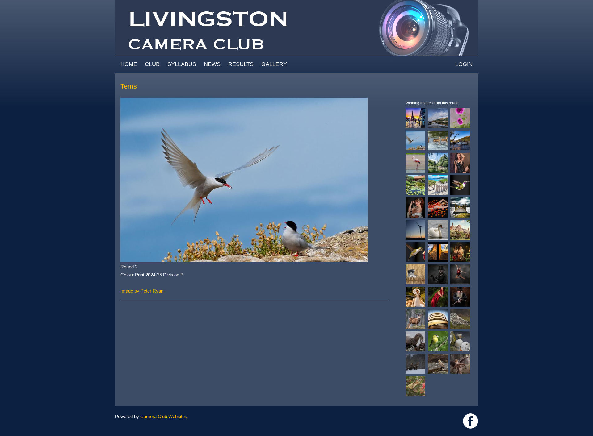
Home (128, 64)
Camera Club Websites (163, 416)
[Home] (296, 3)
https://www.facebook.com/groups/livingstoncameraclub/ (470, 421)
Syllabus (181, 64)
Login (464, 64)
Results (241, 64)
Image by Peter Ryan (141, 290)
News (212, 64)
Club (152, 64)
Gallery (274, 64)
